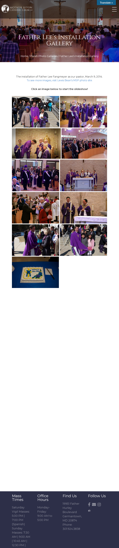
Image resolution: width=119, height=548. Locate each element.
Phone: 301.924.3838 (71, 527)
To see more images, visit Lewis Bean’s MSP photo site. (60, 80)
